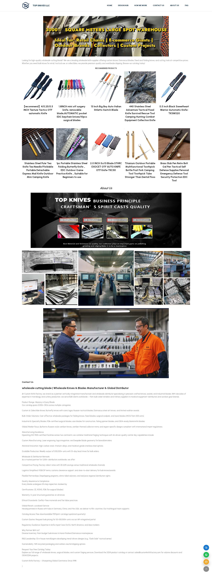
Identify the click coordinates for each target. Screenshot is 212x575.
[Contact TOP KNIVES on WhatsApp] (206, 555)
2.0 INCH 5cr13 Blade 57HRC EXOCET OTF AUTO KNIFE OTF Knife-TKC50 (106, 167)
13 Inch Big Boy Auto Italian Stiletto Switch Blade (106, 108)
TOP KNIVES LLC (41, 5)
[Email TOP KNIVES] (206, 562)
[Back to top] (206, 569)
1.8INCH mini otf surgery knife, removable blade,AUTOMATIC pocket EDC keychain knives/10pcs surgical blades (72, 113)
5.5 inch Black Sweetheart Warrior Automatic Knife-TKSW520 (174, 110)
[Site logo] (26, 5)
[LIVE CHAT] (206, 548)
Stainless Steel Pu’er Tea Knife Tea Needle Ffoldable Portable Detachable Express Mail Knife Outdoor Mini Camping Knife (38, 170)
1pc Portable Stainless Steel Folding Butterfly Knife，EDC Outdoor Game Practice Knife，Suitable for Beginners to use (72, 170)
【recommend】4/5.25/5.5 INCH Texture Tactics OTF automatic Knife (38, 110)
